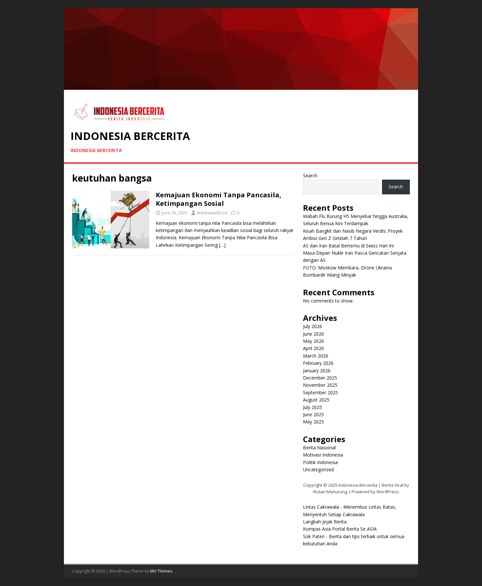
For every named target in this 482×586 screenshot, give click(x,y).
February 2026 (318, 363)
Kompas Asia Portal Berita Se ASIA (340, 529)
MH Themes (161, 571)
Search (310, 175)
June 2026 (313, 334)
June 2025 (313, 414)
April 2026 (313, 348)
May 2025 (313, 422)
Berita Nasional (319, 447)
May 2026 (313, 341)
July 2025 (312, 407)
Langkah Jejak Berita (325, 521)
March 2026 (315, 356)
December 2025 (320, 378)
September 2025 (320, 392)
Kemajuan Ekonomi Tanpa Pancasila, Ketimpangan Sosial (218, 199)
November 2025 (320, 385)
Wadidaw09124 (212, 213)
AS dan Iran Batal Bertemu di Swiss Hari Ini (348, 246)
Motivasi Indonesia (323, 455)
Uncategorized (318, 469)
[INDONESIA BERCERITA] (241, 86)
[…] (222, 245)
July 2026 (312, 326)
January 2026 (317, 370)
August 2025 (316, 400)
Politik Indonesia (320, 462)
